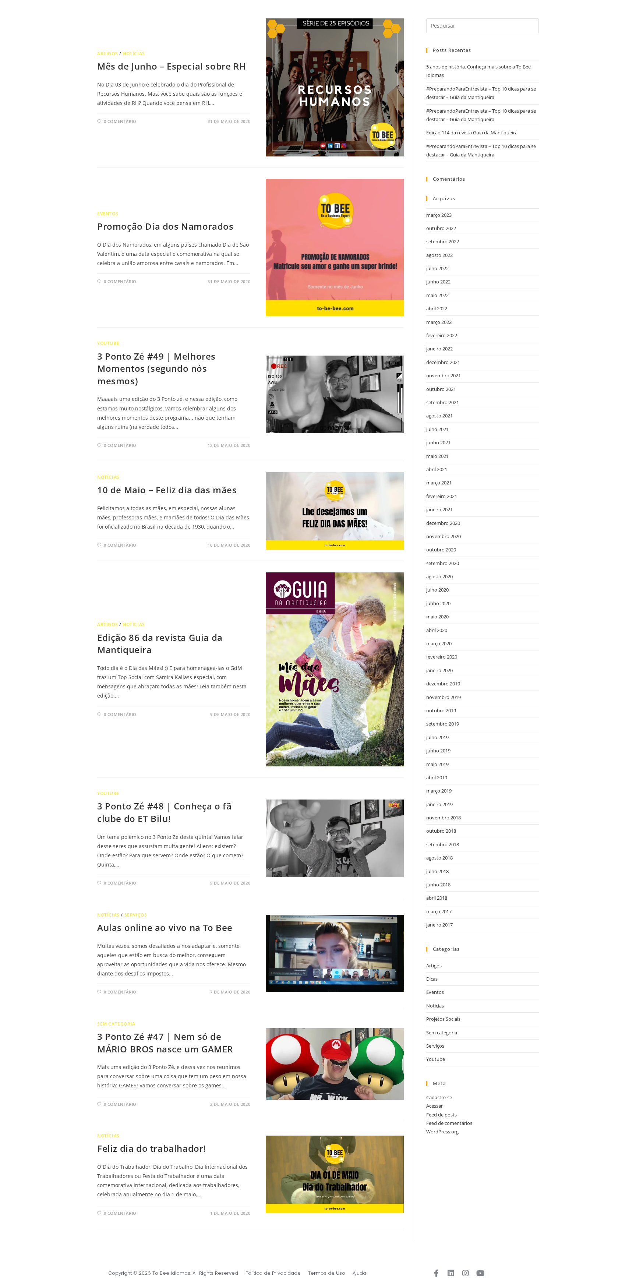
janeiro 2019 (439, 804)
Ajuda (359, 1273)
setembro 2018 (442, 844)
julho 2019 (437, 737)
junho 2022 (438, 281)
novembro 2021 (443, 375)
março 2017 (439, 911)
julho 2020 (437, 589)
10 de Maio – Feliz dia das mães (167, 490)
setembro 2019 (442, 723)
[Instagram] (465, 1273)
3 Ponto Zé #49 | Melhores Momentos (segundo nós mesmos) (156, 368)
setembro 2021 (442, 402)
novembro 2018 (443, 817)
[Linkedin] (451, 1273)
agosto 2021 (439, 415)
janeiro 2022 (439, 348)
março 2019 (439, 790)
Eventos (107, 214)
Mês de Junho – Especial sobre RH (171, 66)
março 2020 (439, 643)
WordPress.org (442, 1131)
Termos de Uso (326, 1273)
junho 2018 (438, 884)
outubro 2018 (441, 831)
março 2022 (439, 322)
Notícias (134, 53)
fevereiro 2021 (441, 496)
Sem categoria (116, 1024)
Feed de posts (441, 1114)
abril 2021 (436, 469)
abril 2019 (436, 777)
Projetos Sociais (443, 1019)
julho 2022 (437, 268)
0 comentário (120, 121)
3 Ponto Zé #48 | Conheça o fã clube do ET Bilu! (164, 812)
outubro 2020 (441, 549)
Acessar (434, 1105)
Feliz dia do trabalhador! (151, 1148)
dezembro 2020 (443, 523)
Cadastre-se (439, 1097)
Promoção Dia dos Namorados (165, 226)
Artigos (107, 53)
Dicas (432, 978)
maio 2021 (437, 456)
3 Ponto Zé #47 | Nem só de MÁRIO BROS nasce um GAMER (165, 1042)
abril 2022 (436, 308)
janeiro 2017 (439, 924)
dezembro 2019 (443, 683)
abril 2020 (436, 630)
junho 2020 (438, 603)
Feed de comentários (449, 1123)
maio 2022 (437, 295)
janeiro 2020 (439, 670)
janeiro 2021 (439, 509)
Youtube (108, 343)
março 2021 (439, 482)
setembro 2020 (442, 563)
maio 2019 (437, 764)
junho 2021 (438, 442)
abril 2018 (436, 897)
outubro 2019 (441, 710)
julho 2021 (437, 429)
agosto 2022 (439, 255)
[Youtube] (480, 1273)
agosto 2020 (439, 576)
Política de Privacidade (273, 1273)
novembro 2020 (443, 536)
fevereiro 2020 (441, 656)
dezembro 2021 (443, 362)
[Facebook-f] (436, 1273)
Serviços (135, 915)
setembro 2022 (442, 241)
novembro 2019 (443, 697)
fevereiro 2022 (441, 335)
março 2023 (439, 215)
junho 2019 (438, 750)
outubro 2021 (441, 389)
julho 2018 (437, 871)
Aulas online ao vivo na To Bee (165, 927)
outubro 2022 (441, 228)
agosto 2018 (439, 857)
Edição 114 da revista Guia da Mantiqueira (471, 132)
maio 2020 (437, 616)
